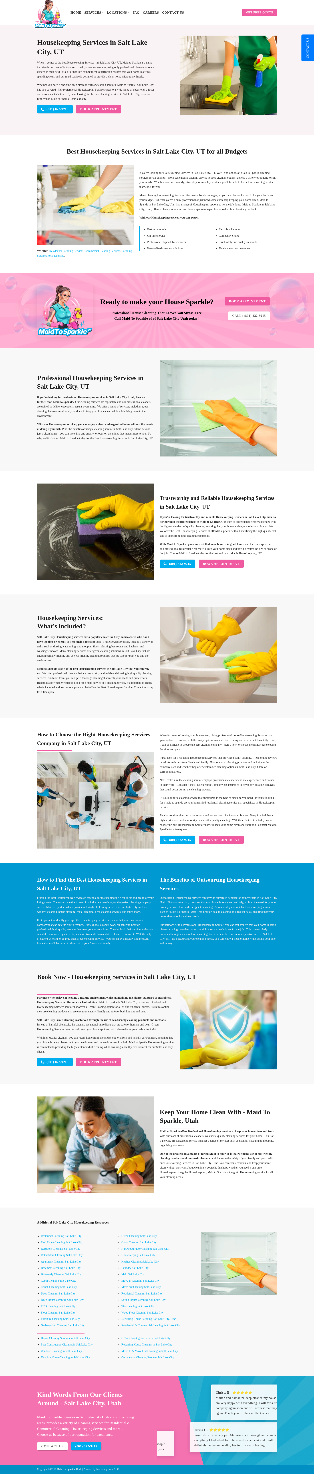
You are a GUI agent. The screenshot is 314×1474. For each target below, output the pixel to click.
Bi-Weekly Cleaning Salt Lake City (61, 1274)
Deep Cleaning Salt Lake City (58, 1293)
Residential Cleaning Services (66, 250)
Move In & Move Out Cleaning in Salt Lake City (149, 1351)
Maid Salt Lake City (133, 1274)
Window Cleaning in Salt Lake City (61, 1351)
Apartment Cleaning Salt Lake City (61, 1261)
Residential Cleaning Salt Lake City (141, 1293)
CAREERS (151, 12)
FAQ (136, 12)
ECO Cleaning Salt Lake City (58, 1306)
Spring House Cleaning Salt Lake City (143, 1299)
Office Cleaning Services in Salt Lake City (145, 1338)
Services (92, 12)
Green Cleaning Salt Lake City (139, 1235)
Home (76, 12)
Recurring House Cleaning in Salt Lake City (146, 1344)
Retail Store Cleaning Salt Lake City (62, 1255)
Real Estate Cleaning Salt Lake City (61, 1242)
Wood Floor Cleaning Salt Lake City (142, 1312)
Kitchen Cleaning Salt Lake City (140, 1261)
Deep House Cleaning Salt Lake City (62, 1299)
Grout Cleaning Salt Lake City (138, 1242)
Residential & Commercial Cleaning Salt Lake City (150, 1325)
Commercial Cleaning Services (102, 250)
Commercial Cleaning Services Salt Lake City (147, 1357)
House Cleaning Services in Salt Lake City (65, 1338)
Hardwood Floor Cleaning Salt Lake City (145, 1248)
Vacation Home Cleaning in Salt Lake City (65, 1357)
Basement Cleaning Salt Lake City (60, 1267)
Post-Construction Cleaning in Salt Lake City (67, 1344)
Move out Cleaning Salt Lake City (141, 1287)
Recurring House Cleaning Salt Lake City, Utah (148, 1318)
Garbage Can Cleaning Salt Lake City (62, 1325)
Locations (117, 12)
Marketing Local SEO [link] (107, 1469)
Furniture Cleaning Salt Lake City (60, 1318)
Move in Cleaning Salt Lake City (140, 1280)
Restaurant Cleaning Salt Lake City (61, 1235)
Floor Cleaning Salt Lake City (58, 1312)
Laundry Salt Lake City (134, 1267)
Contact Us (173, 12)
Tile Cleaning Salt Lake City (137, 1306)
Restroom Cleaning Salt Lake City (60, 1248)
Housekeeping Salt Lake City (138, 1255)
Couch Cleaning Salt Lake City (59, 1287)
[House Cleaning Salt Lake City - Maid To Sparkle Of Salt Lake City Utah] (51, 13)
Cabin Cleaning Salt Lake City (58, 1280)
